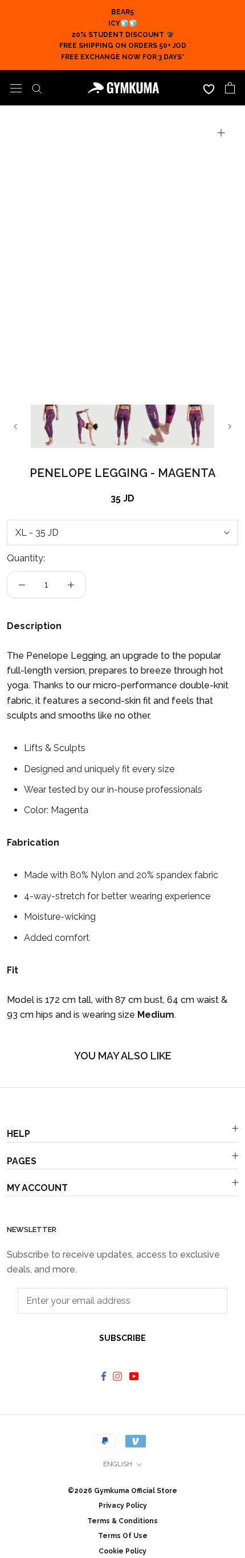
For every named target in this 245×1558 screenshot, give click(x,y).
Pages (21, 1161)
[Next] (229, 426)
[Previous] (15, 426)
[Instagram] (119, 1376)
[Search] (37, 87)
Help (18, 1133)
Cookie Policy (122, 1551)
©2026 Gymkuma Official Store (122, 1491)
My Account (37, 1187)
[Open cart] (230, 87)
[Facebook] (103, 1376)
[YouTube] (135, 1376)
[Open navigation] (16, 87)
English (117, 1464)
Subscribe (122, 1338)
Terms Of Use (123, 1536)
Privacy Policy (123, 1506)
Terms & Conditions (122, 1521)
